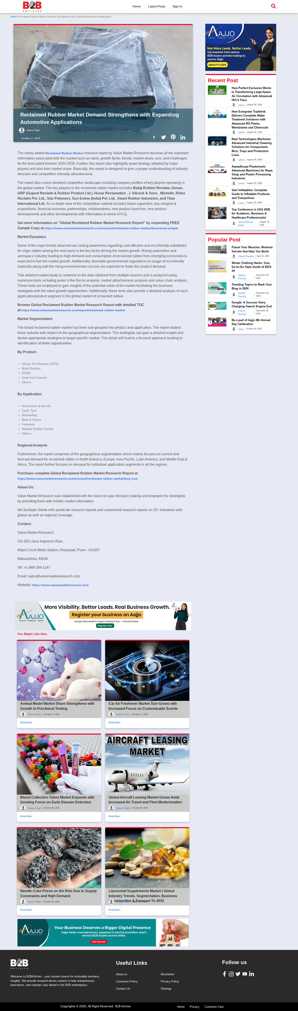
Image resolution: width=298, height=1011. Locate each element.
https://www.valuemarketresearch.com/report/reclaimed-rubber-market (73, 310)
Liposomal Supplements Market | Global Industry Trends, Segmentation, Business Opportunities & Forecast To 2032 (143, 896)
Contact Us (123, 988)
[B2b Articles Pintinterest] (174, 137)
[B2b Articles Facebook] (155, 137)
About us (121, 974)
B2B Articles (123, 1006)
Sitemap (166, 988)
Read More (26, 722)
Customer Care (214, 1006)
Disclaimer (167, 974)
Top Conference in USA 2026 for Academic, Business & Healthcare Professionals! (251, 213)
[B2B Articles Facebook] (225, 973)
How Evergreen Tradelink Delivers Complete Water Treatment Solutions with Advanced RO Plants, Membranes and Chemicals (250, 119)
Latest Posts (156, 6)
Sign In (177, 6)
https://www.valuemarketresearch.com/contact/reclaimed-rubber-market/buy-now (77, 478)
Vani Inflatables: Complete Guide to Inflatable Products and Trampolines (251, 193)
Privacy (194, 1006)
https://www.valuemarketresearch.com (60, 585)
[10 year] (103, 933)
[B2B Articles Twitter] (238, 973)
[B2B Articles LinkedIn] (252, 973)
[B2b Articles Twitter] (164, 137)
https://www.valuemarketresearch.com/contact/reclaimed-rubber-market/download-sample (111, 228)
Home (136, 6)
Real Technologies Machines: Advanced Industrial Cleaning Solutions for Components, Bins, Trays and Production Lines (252, 146)
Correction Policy (127, 981)
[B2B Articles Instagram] (232, 973)
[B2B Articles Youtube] (245, 973)
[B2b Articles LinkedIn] (183, 137)
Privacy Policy (170, 981)
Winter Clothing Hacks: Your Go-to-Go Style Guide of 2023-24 (252, 266)
